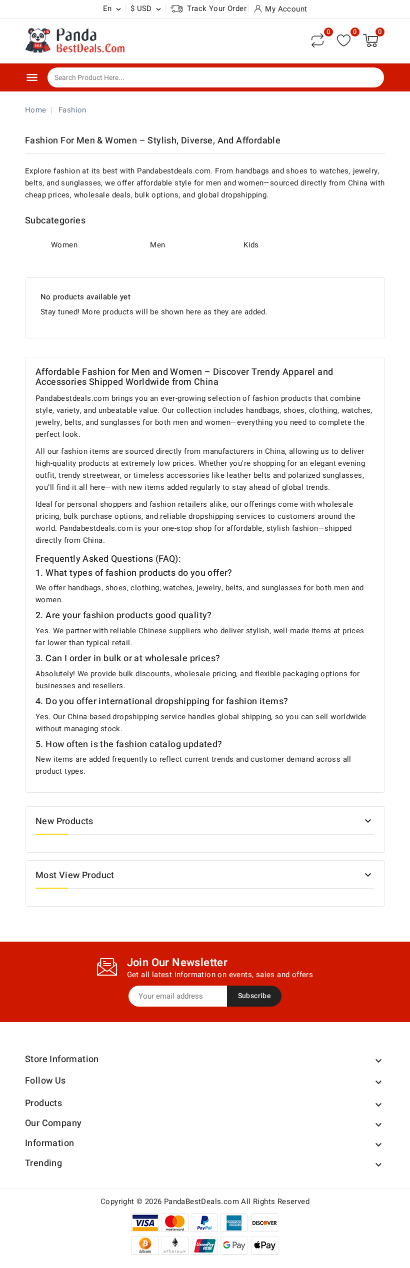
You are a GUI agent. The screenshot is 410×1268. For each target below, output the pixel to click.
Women (64, 245)
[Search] (369, 77)
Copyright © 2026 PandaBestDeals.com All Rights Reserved (205, 1201)
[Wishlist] (343, 40)
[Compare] (317, 40)
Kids (251, 245)
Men (157, 245)
